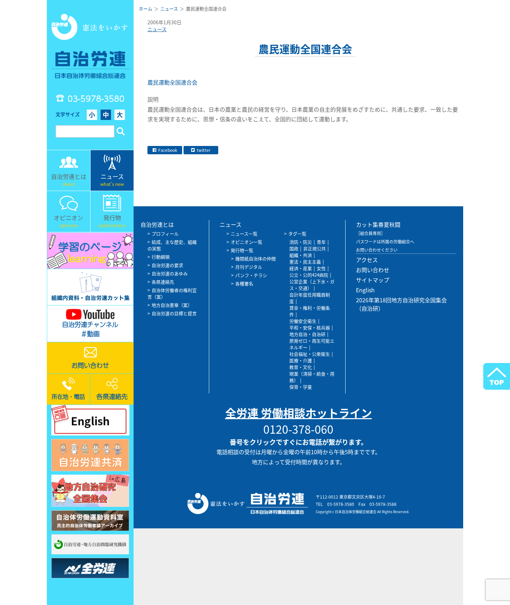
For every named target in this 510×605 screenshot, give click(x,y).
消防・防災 (300, 242)
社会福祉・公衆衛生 (309, 354)
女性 (321, 268)
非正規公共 (314, 248)
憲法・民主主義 (305, 261)
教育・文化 (300, 367)
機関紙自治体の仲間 (255, 258)
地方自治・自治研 (307, 334)
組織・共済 (300, 255)
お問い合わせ (372, 270)
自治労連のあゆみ (170, 273)
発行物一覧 (242, 250)
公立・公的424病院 (308, 274)
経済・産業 (300, 268)
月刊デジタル (248, 266)
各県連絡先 (163, 281)
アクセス (367, 260)
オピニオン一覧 (246, 242)
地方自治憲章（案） (172, 305)
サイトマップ (372, 280)
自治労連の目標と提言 (174, 313)
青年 (321, 242)
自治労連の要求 (167, 265)
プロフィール (165, 233)
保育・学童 (300, 386)
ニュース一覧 (244, 233)
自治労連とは (157, 224)
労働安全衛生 (302, 321)
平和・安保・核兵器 (309, 327)
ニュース (157, 29)
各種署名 (244, 283)
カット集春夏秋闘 (378, 224)
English (365, 290)
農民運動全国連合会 (173, 82)
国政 (293, 248)
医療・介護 (300, 360)
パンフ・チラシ (251, 275)
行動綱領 (161, 256)
